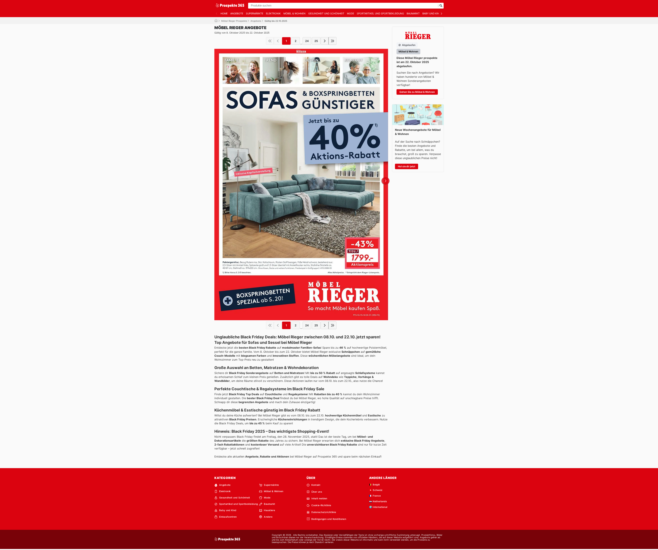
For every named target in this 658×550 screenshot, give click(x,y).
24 (307, 41)
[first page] (270, 41)
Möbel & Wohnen (294, 13)
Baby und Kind (431, 13)
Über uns (316, 491)
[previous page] (278, 41)
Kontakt (315, 485)
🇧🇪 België (374, 484)
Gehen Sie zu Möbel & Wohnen (417, 91)
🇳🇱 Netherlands (378, 501)
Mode (350, 13)
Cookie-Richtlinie (321, 505)
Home (224, 13)
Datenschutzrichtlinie (323, 512)
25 (316, 41)
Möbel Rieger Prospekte (234, 21)
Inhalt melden (319, 498)
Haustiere (269, 510)
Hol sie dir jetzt (406, 166)
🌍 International (378, 507)
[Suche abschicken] (441, 5)
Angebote (236, 13)
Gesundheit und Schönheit (326, 13)
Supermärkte (254, 13)
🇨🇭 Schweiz (376, 490)
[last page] (333, 41)
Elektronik (273, 13)
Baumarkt (413, 13)
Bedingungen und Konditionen (328, 519)
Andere (268, 516)
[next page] (325, 41)
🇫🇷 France (375, 495)
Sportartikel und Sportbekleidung (380, 13)
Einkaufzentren (228, 516)
